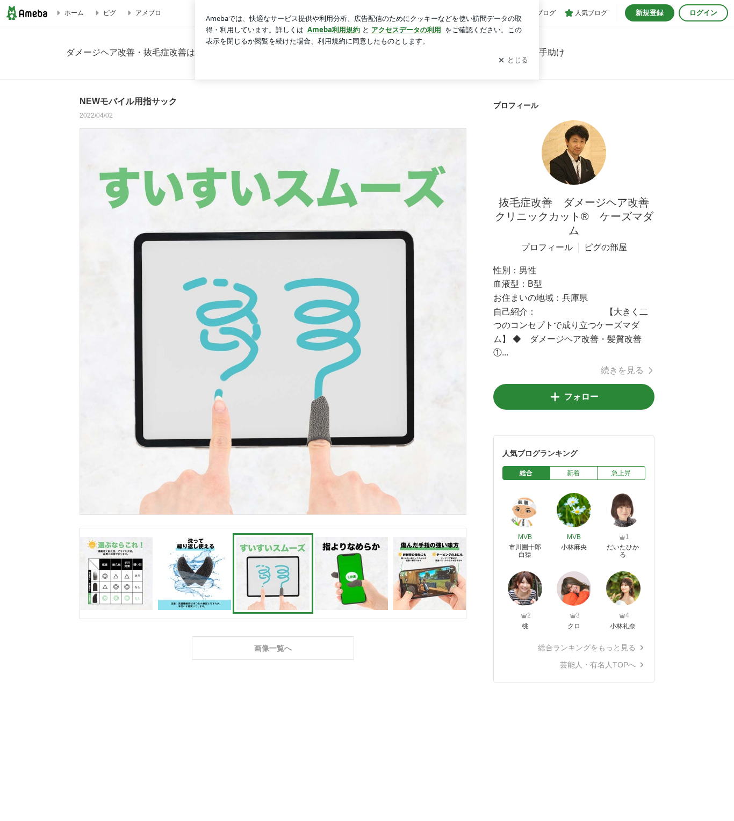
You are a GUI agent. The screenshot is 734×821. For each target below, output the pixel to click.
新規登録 (650, 13)
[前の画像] (91, 321)
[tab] (526, 473)
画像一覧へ (273, 648)
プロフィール (547, 247)
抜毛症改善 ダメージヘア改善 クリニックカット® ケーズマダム (577, 216)
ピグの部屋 (605, 247)
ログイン (703, 13)
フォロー (581, 396)
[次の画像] (455, 321)
